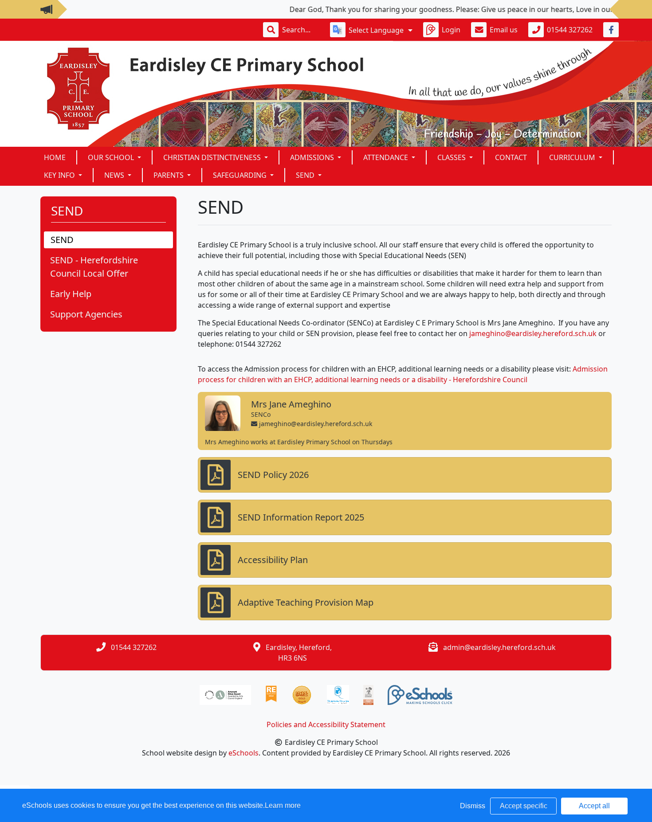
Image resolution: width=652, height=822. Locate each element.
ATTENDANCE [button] (386, 157)
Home (55, 157)
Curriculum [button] (573, 157)
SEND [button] (306, 175)
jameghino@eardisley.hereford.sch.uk (533, 333)
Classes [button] (452, 157)
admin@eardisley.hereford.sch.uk (499, 647)
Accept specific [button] (523, 806)
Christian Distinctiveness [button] (213, 157)
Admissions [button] (313, 157)
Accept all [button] (594, 806)
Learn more (283, 805)
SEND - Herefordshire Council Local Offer (94, 266)
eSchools (243, 753)
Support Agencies (86, 314)
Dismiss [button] (472, 806)
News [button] (115, 175)
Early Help (70, 294)
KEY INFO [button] (60, 175)
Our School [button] (112, 157)
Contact (511, 157)
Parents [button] (169, 175)
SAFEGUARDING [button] (240, 175)
